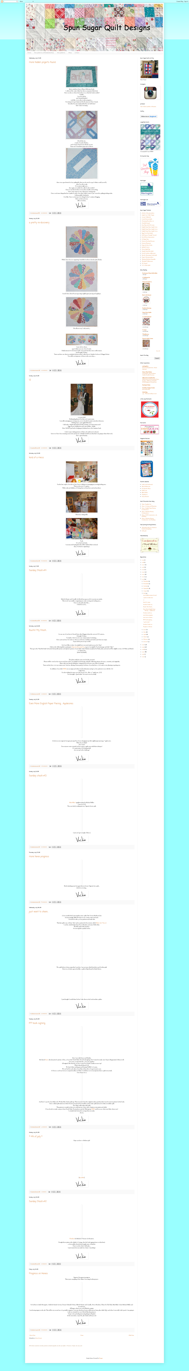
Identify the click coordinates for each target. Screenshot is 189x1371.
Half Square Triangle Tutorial (149, 235)
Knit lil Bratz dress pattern (148, 237)
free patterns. (61, 52)
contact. (77, 52)
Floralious (72, 1239)
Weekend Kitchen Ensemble (148, 259)
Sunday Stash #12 (37, 1201)
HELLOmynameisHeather (148, 378)
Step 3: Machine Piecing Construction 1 (147, 512)
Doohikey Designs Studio (148, 388)
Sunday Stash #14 (37, 570)
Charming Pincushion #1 (148, 221)
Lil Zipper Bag (145, 239)
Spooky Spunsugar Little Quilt (149, 255)
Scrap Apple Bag (146, 249)
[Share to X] (57, 213)
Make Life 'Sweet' (101, 923)
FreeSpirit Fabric (146, 385)
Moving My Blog (146, 389)
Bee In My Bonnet (146, 295)
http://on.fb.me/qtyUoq (78, 647)
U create (144, 330)
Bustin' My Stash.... (38, 630)
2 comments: (44, 694)
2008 (143, 649)
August (145, 591)
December (145, 581)
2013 (143, 574)
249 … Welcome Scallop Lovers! (149, 393)
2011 (143, 579)
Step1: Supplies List (146, 504)
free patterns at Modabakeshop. (44, 52)
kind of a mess (36, 457)
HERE (64, 669)
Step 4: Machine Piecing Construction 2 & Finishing (148, 519)
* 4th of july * (35, 1136)
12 (30, 380)
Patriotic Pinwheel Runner (148, 241)
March (145, 637)
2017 (143, 565)
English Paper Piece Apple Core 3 (150, 231)
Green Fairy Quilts (146, 312)
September (146, 588)
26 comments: (44, 766)
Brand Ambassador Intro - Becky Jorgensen (149, 368)
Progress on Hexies (38, 1273)
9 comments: (44, 1013)
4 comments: (44, 1127)
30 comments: (44, 448)
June (144, 630)
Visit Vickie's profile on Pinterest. (148, 107)
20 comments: (44, 213)
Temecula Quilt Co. (147, 282)
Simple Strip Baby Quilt (147, 251)
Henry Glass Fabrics (147, 372)
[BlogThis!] (55, 213)
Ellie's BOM (144, 493)
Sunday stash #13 (37, 775)
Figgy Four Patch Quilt (147, 233)
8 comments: (44, 902)
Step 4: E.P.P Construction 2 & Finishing (149, 515)
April (144, 634)
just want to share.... (39, 911)
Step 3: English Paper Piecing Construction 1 (149, 508)
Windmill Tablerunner (147, 261)
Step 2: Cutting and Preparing (149, 506)
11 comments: (44, 847)
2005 (143, 657)
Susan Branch (145, 496)
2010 (143, 645)
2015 (143, 570)
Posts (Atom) (39, 1338)
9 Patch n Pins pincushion (148, 213)
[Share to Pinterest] (60, 213)
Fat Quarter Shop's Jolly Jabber (149, 273)
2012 (143, 577)
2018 (143, 562)
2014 (143, 572)
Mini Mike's (72, 803)
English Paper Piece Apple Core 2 (150, 229)
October (145, 586)
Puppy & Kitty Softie (147, 245)
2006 (143, 654)
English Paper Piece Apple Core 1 (150, 227)
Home (29, 52)
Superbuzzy (145, 494)
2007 (143, 652)
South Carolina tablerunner (149, 253)
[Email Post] (49, 213)
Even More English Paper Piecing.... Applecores (51, 703)
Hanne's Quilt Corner (147, 338)
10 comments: (44, 620)
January (145, 642)
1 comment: (44, 1192)
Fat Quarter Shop (146, 488)
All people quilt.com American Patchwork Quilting (149, 528)
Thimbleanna (145, 334)
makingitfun (145, 366)
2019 (143, 560)
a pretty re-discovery (39, 222)
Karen (46, 1060)
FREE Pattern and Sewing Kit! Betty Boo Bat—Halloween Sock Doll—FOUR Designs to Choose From (150, 381)
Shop (70, 52)
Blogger (101, 1358)
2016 (143, 567)
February (145, 639)
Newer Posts (32, 1335)
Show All (158, 351)
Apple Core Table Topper (148, 215)
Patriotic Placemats (146, 243)
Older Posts (131, 1335)
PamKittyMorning (146, 308)
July (144, 593)
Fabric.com (144, 490)
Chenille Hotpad (146, 223)
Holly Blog (144, 392)
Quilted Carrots (145, 247)
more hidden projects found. (42, 62)
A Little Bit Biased (146, 317)
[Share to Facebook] (58, 213)
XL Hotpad (144, 263)
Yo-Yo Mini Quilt (146, 265)
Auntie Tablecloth (146, 217)
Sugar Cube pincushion (147, 257)
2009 (143, 647)
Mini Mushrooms (146, 486)
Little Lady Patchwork (147, 484)
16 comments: (44, 561)
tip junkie (81, 1178)
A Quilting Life (146, 277)
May (144, 632)
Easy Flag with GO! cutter (148, 225)
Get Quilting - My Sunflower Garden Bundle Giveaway (149, 374)
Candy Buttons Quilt (147, 219)
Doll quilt (144, 531)
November (146, 584)
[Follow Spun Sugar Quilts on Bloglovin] (148, 117)
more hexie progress (39, 856)
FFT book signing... (37, 1023)
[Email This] (53, 213)
